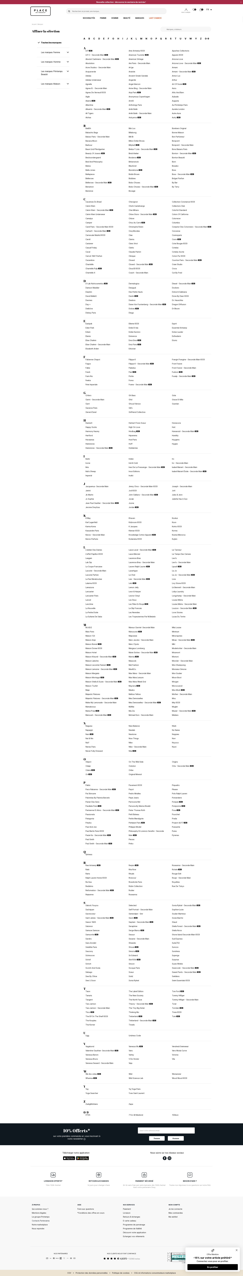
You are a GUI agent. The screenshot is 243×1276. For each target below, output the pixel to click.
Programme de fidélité (132, 1228)
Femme (103, 18)
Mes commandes (176, 1213)
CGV (69, 1273)
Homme (114, 18)
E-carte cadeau (129, 1221)
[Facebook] (165, 1158)
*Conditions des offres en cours (90, 1213)
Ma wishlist (173, 1217)
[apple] (69, 1158)
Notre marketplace (40, 1225)
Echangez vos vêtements (133, 1236)
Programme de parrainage (134, 1225)
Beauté (126, 18)
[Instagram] (169, 1158)
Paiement (127, 1209)
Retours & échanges (131, 1217)
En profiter (212, 1267)
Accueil (34, 24)
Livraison (126, 1213)
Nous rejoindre (38, 1228)
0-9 (207, 38)
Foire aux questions (85, 1209)
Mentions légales (39, 1213)
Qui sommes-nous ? (40, 1209)
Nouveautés (89, 18)
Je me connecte (175, 1209)
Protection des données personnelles (92, 1273)
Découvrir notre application (134, 1232)
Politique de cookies (120, 1273)
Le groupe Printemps (40, 1217)
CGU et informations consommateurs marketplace (155, 1273)
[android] (82, 1158)
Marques (139, 18)
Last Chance (155, 18)
